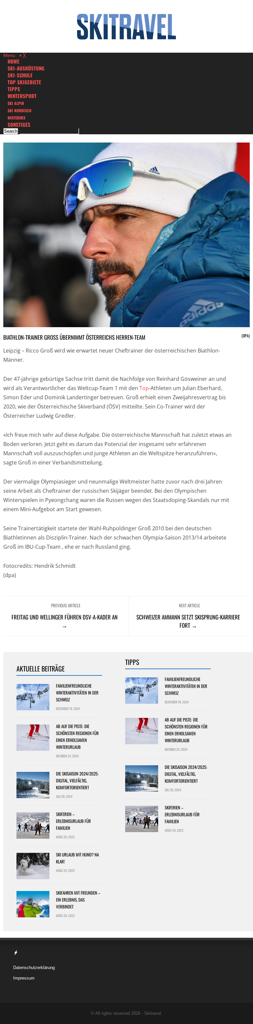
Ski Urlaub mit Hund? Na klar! (77, 858)
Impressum (24, 978)
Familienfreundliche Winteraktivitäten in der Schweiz (77, 692)
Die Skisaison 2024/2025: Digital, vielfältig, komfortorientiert (77, 780)
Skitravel (152, 1013)
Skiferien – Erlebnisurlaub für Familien (73, 821)
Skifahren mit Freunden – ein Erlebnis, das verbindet (78, 899)
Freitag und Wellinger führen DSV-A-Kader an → (65, 621)
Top (144, 388)
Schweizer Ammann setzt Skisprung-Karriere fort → (188, 621)
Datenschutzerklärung (34, 967)
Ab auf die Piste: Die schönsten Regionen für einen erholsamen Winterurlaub (77, 736)
